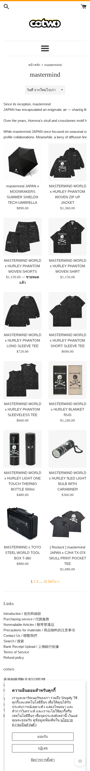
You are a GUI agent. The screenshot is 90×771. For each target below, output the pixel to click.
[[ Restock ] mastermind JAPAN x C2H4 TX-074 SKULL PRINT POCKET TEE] (67, 523)
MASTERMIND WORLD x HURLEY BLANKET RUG (67, 409)
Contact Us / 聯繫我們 (20, 636)
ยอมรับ (42, 736)
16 (45, 581)
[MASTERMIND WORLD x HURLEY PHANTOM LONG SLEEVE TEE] (22, 311)
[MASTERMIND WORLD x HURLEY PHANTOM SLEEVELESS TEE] (22, 380)
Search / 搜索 (13, 641)
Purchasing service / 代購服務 (26, 619)
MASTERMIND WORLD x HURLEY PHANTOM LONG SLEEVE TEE (22, 340)
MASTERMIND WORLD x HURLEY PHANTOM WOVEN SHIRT (67, 266)
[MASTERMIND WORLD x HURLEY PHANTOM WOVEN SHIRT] (67, 237)
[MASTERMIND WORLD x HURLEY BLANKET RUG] (67, 380)
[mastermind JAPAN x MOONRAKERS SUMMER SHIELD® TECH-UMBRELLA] (22, 162)
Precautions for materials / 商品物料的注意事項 (39, 630)
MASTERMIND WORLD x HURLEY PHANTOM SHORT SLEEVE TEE (67, 340)
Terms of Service (16, 652)
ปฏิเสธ (43, 748)
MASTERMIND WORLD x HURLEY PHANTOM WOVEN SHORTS (22, 266)
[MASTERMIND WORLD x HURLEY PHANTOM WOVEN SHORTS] (22, 237)
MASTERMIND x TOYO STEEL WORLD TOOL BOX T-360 (22, 552)
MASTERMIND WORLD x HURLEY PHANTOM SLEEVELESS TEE (22, 409)
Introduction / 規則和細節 (22, 614)
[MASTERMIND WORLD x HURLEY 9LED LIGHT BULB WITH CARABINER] (67, 449)
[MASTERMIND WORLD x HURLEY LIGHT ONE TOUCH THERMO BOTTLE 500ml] (22, 449)
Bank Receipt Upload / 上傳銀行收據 (31, 646)
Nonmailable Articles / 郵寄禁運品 (28, 625)
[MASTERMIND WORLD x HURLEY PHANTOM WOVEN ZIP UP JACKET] (67, 162)
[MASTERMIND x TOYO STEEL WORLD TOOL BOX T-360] (22, 523)
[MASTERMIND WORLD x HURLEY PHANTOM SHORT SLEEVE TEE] (67, 311)
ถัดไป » (53, 581)
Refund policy (13, 657)
